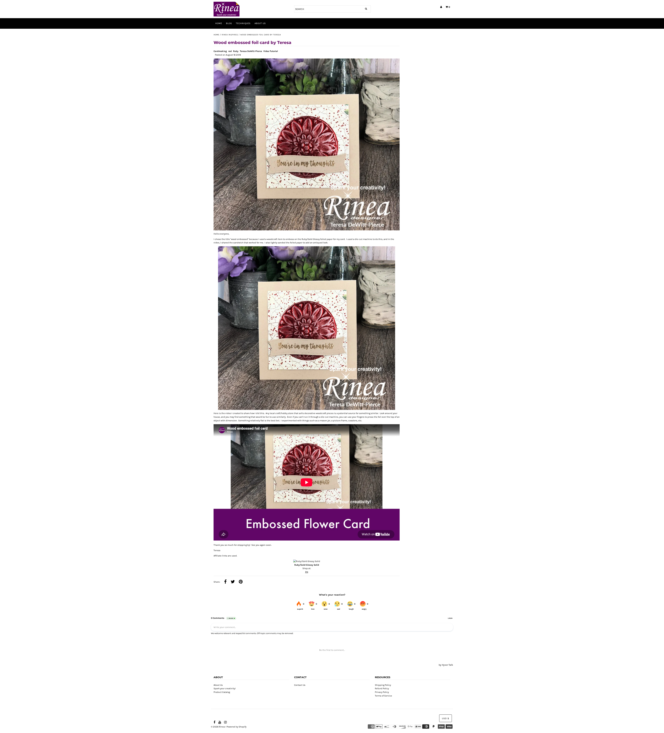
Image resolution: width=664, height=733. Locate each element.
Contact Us (299, 685)
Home (218, 23)
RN (306, 572)
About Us (260, 23)
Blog (229, 23)
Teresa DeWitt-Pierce (251, 51)
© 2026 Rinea (218, 726)
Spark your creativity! (225, 688)
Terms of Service (383, 695)
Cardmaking (220, 51)
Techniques (243, 23)
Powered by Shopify (236, 726)
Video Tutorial (270, 51)
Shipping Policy (383, 685)
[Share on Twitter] (233, 582)
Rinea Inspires (230, 35)
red (230, 51)
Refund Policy (382, 688)
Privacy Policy (382, 692)
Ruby (235, 51)
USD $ (445, 718)
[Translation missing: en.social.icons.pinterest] (241, 582)
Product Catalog (222, 692)
